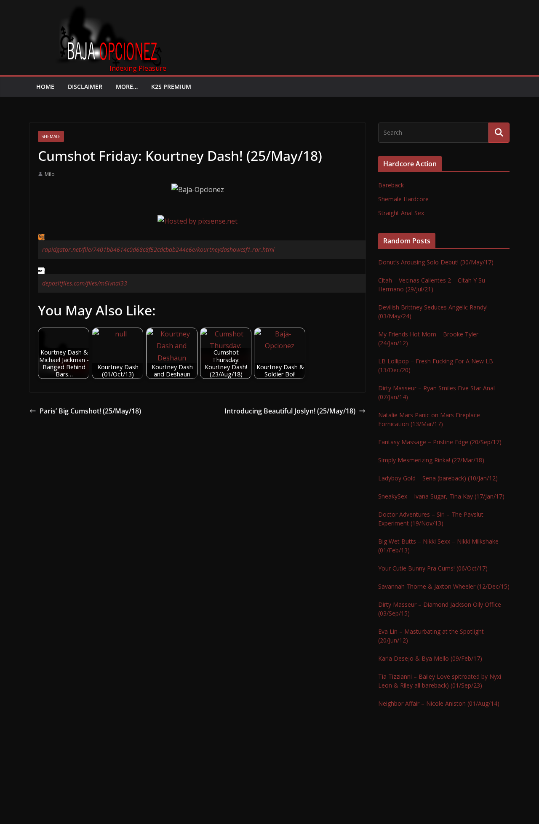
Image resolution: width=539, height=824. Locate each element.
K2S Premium (171, 87)
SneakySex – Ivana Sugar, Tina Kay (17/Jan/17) (441, 496)
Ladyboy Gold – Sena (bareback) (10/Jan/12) (438, 478)
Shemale (51, 136)
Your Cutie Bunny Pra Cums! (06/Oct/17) (433, 568)
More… (127, 87)
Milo (50, 174)
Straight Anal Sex (401, 213)
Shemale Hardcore (403, 199)
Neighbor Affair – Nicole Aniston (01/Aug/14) (438, 703)
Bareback (391, 185)
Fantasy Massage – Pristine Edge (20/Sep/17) (440, 442)
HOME (45, 87)
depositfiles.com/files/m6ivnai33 (84, 283)
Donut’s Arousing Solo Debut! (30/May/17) (436, 262)
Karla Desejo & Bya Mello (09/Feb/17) (430, 658)
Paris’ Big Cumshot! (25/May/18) (90, 411)
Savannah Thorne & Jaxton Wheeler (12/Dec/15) (444, 586)
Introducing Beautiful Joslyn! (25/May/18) (289, 411)
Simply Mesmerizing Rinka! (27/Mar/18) (431, 460)
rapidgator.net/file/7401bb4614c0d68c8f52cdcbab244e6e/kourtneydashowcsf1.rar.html (158, 249)
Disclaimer (85, 87)
